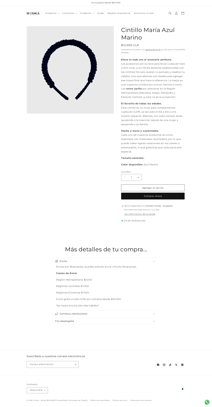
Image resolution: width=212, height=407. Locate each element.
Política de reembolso (100, 400)
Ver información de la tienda (139, 214)
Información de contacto (141, 400)
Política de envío (120, 400)
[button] (52, 13)
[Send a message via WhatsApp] (207, 402)
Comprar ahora (153, 196)
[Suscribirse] (75, 364)
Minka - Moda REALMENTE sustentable (51, 400)
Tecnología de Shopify (78, 400)
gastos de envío (153, 49)
